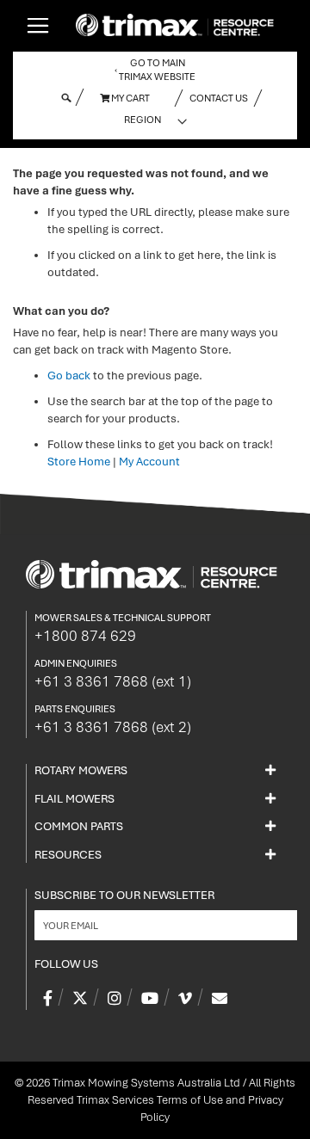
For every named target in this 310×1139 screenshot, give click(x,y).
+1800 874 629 (85, 635)
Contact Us (218, 98)
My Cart (129, 98)
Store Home (78, 461)
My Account (149, 461)
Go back (68, 375)
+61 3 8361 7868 (112, 681)
